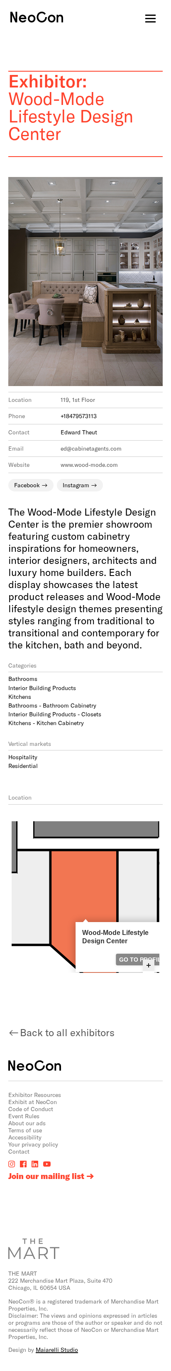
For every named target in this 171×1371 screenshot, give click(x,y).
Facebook (27, 485)
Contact (18, 1151)
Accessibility (25, 1137)
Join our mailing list (46, 1176)
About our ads (27, 1123)
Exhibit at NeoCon (32, 1101)
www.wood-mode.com (89, 464)
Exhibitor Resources (34, 1094)
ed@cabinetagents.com (91, 448)
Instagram (76, 485)
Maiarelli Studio (57, 1349)
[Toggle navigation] (150, 18)
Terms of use (25, 1130)
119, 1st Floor (78, 399)
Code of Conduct (30, 1108)
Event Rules (23, 1115)
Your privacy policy (33, 1144)
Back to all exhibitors (67, 1032)
